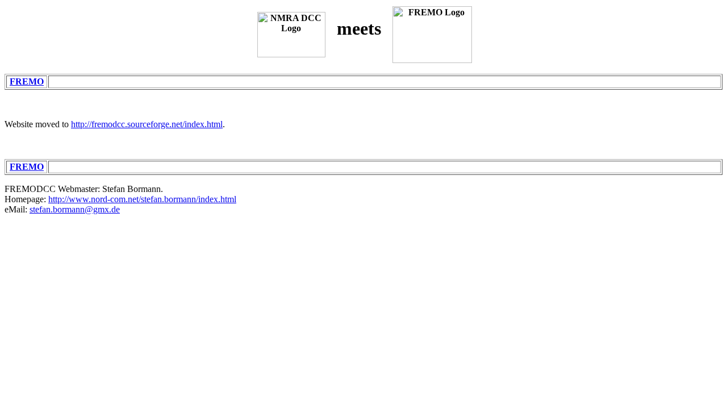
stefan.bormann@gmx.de (75, 209)
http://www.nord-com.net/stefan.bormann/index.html (142, 199)
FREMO (27, 81)
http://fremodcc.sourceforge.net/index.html (147, 124)
